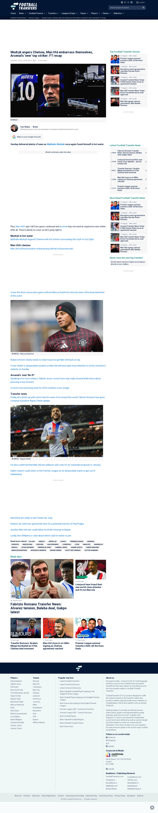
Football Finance (36, 13)
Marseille (98, 544)
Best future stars (66, 726)
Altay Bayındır (28, 547)
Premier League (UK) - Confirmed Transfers (77, 709)
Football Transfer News (18, 18)
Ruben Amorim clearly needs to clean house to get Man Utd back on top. (45, 359)
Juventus (36, 702)
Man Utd (86, 544)
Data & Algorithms (49, 796)
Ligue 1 (63, 541)
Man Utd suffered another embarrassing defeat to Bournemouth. (42, 248)
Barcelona (27, 544)
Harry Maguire (92, 547)
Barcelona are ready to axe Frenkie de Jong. (31, 518)
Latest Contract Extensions (70, 688)
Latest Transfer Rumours (70, 684)
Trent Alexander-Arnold (19, 693)
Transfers (52, 13)
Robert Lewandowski (18, 714)
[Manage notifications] (152, 808)
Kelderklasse (132, 786)
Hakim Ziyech (76, 547)
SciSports (109, 705)
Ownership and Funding (75, 796)
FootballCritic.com (134, 777)
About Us (18, 796)
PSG (34, 717)
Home (13, 13)
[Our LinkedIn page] (131, 2)
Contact (61, 796)
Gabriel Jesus (61, 547)
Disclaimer (131, 796)
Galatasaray (53, 544)
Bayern (35, 720)
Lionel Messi (15, 717)
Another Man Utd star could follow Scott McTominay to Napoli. (40, 529)
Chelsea (39, 544)
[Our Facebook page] (121, 2)
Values (106, 13)
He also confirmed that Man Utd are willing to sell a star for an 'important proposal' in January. (55, 465)
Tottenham (37, 687)
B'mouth (15, 544)
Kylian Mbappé (16, 720)
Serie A (42, 541)
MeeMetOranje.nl (134, 789)
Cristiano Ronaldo (17, 722)
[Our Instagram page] (124, 2)
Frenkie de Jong (44, 547)
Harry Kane (14, 711)
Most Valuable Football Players (72, 720)
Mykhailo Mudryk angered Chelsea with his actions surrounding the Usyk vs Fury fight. (52, 239)
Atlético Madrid (39, 722)
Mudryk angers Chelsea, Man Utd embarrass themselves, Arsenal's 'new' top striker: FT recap (74, 18)
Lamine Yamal (16, 728)
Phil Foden (14, 687)
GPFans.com (132, 780)
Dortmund (37, 699)
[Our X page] (128, 2)
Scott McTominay (72, 550)
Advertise (36, 796)
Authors (140, 796)
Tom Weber (25, 127)
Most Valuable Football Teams (71, 723)
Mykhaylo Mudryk (38, 550)
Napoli (14, 547)
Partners (27, 796)
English (141, 2)
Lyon (77, 544)
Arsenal (64, 226)
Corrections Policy (106, 796)
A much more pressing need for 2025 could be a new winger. (40, 388)
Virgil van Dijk (15, 696)
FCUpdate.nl (110, 780)
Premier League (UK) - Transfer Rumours (76, 713)
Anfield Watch (111, 789)
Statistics (118, 13)
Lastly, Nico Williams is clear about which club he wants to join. (41, 535)
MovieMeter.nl (111, 783)
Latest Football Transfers (69, 681)
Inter (34, 714)
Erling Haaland (16, 681)
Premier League (34, 18)
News (21, 13)
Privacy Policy (120, 796)
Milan (35, 705)
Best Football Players (68, 716)
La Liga (32, 541)
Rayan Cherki (55, 550)
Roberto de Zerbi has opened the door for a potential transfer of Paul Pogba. (47, 523)
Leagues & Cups (68, 13)
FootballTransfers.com (115, 776)
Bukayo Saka (15, 699)
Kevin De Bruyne (16, 690)
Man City (36, 690)
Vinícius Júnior (16, 725)
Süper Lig (52, 541)
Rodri (12, 708)
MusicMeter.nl (133, 783)
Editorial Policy (91, 796)
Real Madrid (37, 708)
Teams (83, 13)
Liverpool (67, 544)
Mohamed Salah (16, 702)
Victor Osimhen (91, 550)
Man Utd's (20, 226)
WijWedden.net (112, 786)
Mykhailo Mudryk (56, 144)
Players (94, 13)
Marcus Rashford (19, 550)
